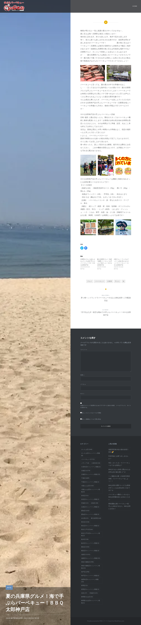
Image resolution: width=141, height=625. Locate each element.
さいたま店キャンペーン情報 (90, 454)
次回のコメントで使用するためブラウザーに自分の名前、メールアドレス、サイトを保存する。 (105, 406)
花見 (84, 593)
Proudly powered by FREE (95, 621)
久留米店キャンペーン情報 (91, 467)
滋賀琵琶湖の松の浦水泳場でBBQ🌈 (118, 450)
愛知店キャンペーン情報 (90, 514)
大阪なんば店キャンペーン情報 (90, 490)
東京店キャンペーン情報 (90, 525)
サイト (82, 393)
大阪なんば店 (87, 485)
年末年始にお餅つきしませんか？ (118, 457)
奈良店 (84, 495)
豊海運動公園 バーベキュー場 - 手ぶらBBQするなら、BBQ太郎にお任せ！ (119, 506)
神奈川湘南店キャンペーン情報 (90, 567)
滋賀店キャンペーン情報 (90, 558)
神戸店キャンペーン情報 (90, 575)
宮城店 (84, 503)
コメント (83, 349)
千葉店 (85, 478)
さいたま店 (86, 449)
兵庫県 (109, 281)
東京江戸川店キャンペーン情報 (90, 534)
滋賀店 (85, 554)
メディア (85, 463)
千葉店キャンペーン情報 (90, 482)
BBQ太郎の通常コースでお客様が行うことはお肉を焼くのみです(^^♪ (119, 487)
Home (135, 6)
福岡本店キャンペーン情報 (90, 580)
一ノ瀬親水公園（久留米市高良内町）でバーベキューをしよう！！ (119, 478)
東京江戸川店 (87, 529)
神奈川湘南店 (87, 562)
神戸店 (9, 587)
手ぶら (117, 281)
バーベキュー (99, 281)
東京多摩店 (96, 518)
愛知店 (85, 510)
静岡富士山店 (87, 597)
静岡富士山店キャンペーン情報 (90, 602)
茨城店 (93, 593)
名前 (82, 375)
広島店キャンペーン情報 (90, 507)
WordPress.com (119, 621)
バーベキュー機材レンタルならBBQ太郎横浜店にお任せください (119, 496)
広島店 (94, 503)
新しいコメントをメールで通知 (91, 413)
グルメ (89, 281)
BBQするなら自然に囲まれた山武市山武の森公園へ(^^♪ (119, 470)
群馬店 (84, 585)
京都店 (85, 470)
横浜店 (85, 547)
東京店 (85, 522)
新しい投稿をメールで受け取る (91, 419)
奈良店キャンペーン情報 (90, 499)
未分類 (84, 518)
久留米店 (96, 463)
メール (83, 384)
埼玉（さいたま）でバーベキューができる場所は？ (119, 464)
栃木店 (84, 539)
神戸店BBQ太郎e (17, 618)
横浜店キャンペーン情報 (90, 550)
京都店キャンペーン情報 (90, 474)
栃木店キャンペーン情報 (90, 543)
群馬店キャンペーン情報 (90, 589)
